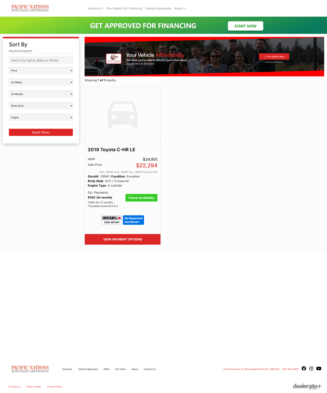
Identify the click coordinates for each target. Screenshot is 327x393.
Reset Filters (41, 132)
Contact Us (150, 369)
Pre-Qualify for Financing (124, 8)
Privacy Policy (54, 386)
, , (251, 369)
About (178, 8)
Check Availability (141, 198)
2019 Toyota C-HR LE (111, 149)
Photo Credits (33, 386)
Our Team (120, 369)
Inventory (94, 8)
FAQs (106, 369)
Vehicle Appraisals (158, 8)
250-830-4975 (290, 369)
